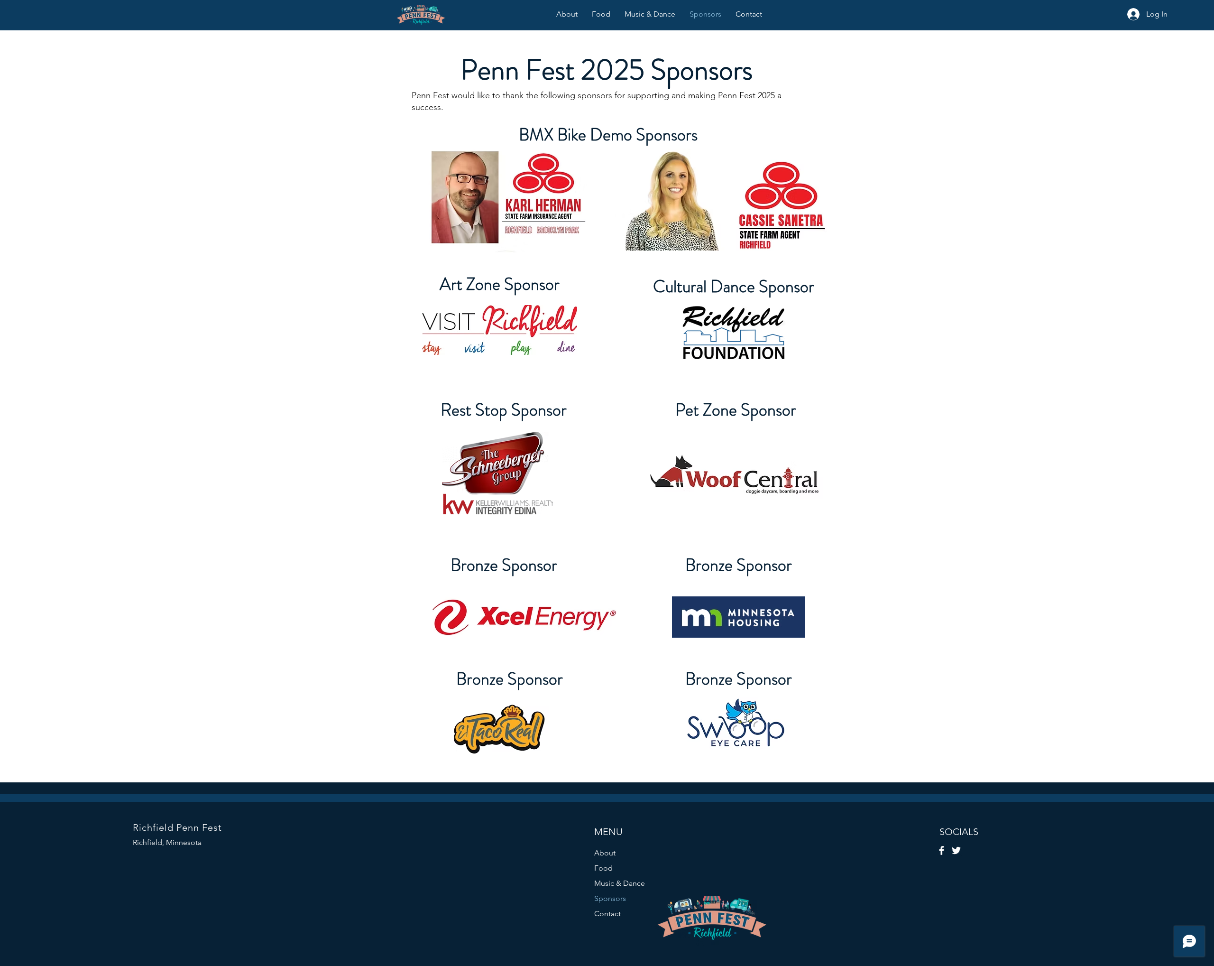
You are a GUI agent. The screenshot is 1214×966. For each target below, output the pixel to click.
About (605, 852)
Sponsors (610, 898)
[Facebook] (941, 850)
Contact (607, 913)
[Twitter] (956, 850)
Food (603, 868)
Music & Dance (619, 883)
